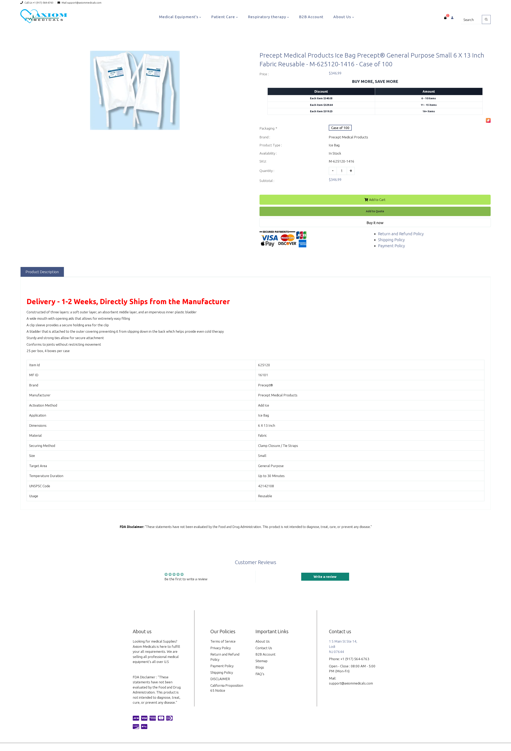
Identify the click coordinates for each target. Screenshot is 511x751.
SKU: (262, 161)
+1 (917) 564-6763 (355, 659)
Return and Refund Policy (401, 233)
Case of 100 (340, 128)
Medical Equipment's (179, 17)
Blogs (260, 667)
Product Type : (270, 145)
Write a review (325, 576)
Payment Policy (391, 245)
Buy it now (374, 223)
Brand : (264, 137)
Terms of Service (223, 641)
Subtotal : (266, 181)
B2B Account (311, 17)
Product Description (42, 272)
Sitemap (261, 661)
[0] (445, 17)
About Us (342, 17)
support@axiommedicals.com (84, 2)
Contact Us (264, 648)
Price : (264, 74)
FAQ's (260, 674)
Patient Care (223, 17)
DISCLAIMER (220, 679)
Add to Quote (375, 211)
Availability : (268, 153)
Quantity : (266, 171)
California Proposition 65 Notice (226, 688)
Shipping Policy (391, 239)
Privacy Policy (220, 648)
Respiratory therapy (267, 17)
